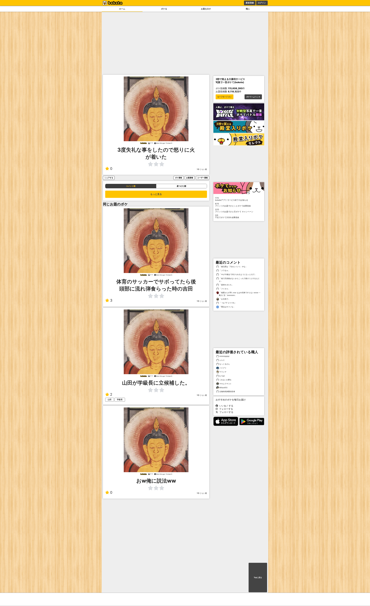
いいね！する (225, 405)
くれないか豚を (225, 380)
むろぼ (222, 376)
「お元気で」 (224, 299)
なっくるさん (224, 364)
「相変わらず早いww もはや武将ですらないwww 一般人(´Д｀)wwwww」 (239, 294)
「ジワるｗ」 (224, 270)
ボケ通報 (178, 178)
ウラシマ (222, 372)
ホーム (122, 9)
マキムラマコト (225, 384)
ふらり (222, 360)
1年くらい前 (202, 169)
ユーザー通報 (202, 178)
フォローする (225, 408)
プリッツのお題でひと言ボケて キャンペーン (234, 210)
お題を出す (206, 9)
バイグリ (222, 368)
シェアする (108, 178)
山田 (109, 399)
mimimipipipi (224, 356)
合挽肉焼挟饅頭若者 (227, 391)
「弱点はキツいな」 (227, 307)
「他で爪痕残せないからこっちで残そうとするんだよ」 (239, 279)
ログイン (262, 3)
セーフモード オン (224, 97)
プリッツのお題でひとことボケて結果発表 (233, 205)
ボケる (164, 9)
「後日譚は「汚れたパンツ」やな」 (233, 266)
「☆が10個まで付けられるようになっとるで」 (237, 274)
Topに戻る (258, 578)
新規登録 (250, 3)
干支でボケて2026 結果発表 (227, 216)
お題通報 (189, 178)
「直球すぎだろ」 (226, 285)
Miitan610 (223, 387)
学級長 (120, 399)
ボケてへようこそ (253, 97)
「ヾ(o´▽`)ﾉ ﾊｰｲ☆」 (227, 303)
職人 (248, 9)
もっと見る (156, 194)
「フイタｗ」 (224, 289)
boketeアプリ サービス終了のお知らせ (231, 199)
